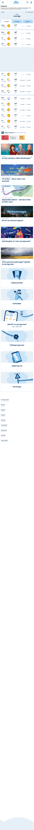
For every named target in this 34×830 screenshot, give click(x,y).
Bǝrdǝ (3, 405)
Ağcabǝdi (4, 430)
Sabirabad (4, 440)
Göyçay (3, 420)
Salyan (3, 415)
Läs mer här (24, 9)
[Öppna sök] (27, 2)
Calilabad (4, 425)
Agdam (3, 410)
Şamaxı (3, 435)
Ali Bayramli (5, 400)
